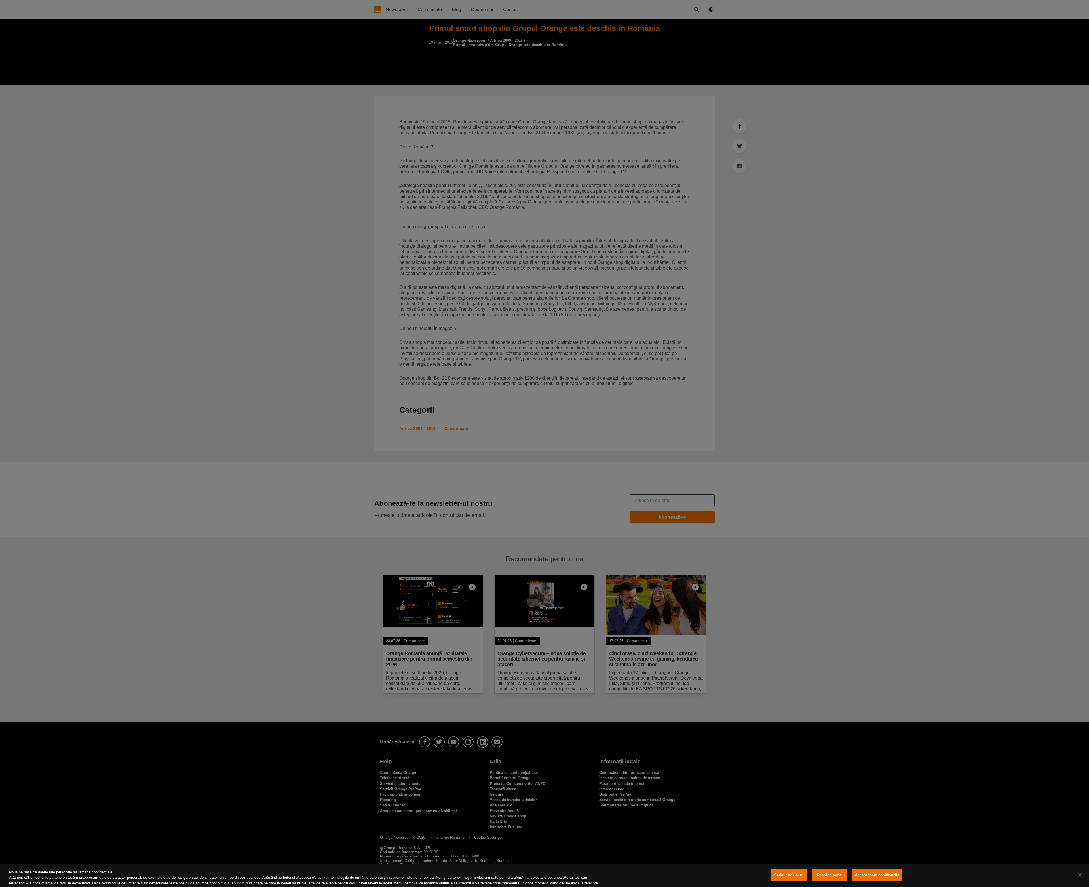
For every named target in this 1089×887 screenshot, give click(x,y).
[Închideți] (1080, 875)
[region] (544, 875)
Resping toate (829, 875)
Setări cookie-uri (789, 875)
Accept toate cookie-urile (877, 875)
